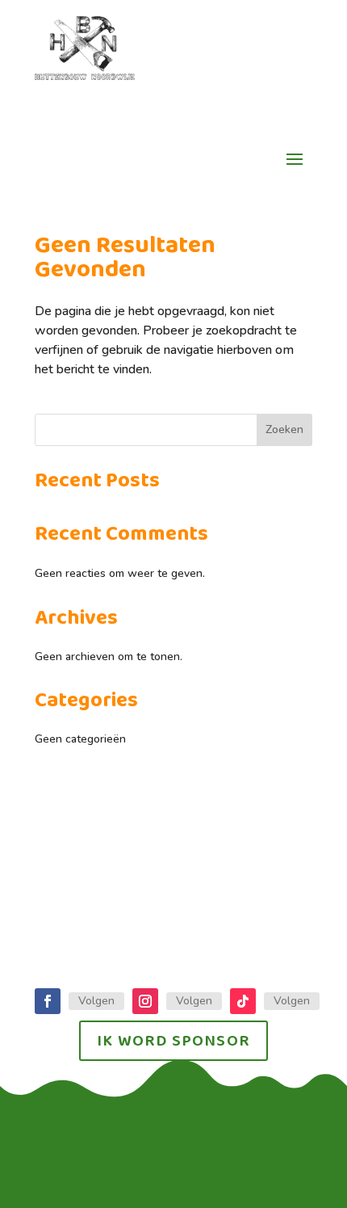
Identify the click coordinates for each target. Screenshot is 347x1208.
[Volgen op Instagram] (145, 1001)
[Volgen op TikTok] (243, 1001)
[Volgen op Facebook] (48, 1001)
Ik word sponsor (173, 1041)
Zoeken (284, 429)
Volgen (96, 1000)
